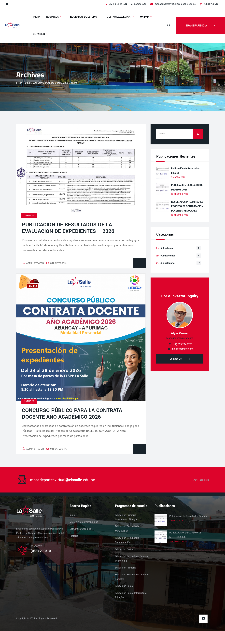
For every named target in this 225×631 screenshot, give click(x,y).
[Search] (169, 25)
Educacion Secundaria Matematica (127, 529)
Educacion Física (124, 549)
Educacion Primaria (125, 567)
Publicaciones (167, 255)
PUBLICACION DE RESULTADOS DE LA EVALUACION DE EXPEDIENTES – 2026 (68, 228)
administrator (35, 263)
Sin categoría (58, 263)
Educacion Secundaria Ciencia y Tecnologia (132, 558)
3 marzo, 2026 (178, 177)
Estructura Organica (80, 529)
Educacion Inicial (124, 586)
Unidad (144, 17)
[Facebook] (7, 4)
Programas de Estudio (83, 17)
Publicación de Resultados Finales (185, 171)
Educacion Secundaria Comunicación (127, 540)
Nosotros (52, 17)
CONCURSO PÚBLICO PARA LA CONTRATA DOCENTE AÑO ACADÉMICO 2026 (72, 413)
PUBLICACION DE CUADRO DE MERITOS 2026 (187, 187)
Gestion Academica (118, 17)
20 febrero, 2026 (179, 215)
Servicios (39, 34)
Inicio (36, 17)
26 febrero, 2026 (179, 194)
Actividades (166, 248)
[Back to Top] (218, 625)
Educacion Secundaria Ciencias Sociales (132, 577)
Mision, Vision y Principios (84, 522)
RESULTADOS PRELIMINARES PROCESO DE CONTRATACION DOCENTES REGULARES (187, 206)
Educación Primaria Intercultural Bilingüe (126, 517)
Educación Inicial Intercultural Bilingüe (131, 595)
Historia (74, 536)
